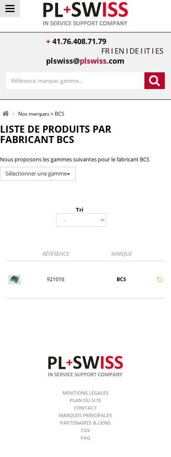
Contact (85, 408)
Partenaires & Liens (85, 423)
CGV (85, 430)
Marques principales (85, 415)
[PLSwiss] (85, 365)
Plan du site (85, 400)
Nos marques (33, 114)
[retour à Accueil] (5, 113)
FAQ (85, 438)
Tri (79, 209)
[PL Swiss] (85, 13)
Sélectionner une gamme (36, 173)
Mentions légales (86, 393)
